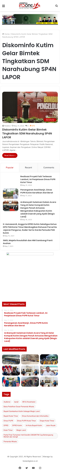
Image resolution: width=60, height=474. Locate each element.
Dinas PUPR (8, 421)
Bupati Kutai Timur (11, 416)
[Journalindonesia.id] (30, 5)
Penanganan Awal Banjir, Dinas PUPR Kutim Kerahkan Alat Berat (36, 191)
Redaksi (7, 126)
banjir (16, 402)
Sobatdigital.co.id (30, 461)
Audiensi (7, 402)
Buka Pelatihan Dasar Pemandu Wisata (19, 406)
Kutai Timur (8, 430)
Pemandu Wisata (10, 441)
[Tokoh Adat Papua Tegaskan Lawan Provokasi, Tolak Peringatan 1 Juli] (49, 371)
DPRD (6, 425)
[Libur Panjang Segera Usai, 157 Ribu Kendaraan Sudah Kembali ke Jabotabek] (11, 359)
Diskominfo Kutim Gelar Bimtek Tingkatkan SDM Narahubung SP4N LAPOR (27, 133)
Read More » (9, 155)
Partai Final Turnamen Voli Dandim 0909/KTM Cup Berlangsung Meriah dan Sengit (28, 436)
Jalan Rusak (51, 425)
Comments (48, 167)
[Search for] (56, 6)
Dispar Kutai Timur (47, 421)
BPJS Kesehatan (28, 402)
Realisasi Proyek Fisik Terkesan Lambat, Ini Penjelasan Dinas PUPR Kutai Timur (37, 179)
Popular (10, 167)
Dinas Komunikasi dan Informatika (35, 416)
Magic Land (21, 430)
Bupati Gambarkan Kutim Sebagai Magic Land (21, 411)
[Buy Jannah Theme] (30, 19)
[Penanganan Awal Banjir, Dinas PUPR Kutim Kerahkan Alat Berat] (10, 193)
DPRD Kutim (17, 425)
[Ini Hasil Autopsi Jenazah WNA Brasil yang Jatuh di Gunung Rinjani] (30, 382)
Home (7, 34)
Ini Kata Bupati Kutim (34, 425)
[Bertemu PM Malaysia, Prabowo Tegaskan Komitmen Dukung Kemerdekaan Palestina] (11, 371)
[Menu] (3, 6)
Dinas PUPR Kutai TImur (26, 421)
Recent (28, 167)
